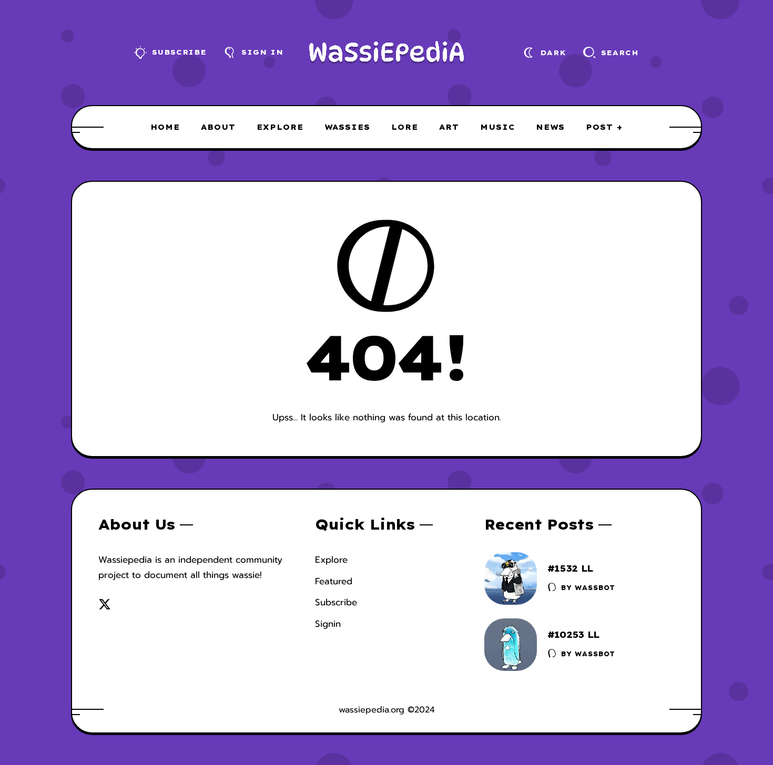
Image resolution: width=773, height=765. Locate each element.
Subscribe (336, 602)
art (449, 127)
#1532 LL (570, 568)
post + (604, 127)
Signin (328, 623)
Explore (331, 559)
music (497, 127)
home (165, 127)
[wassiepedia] (387, 52)
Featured (333, 581)
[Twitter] (104, 604)
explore (280, 127)
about (218, 127)
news (550, 127)
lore (404, 127)
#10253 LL (573, 634)
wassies (347, 127)
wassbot (595, 588)
